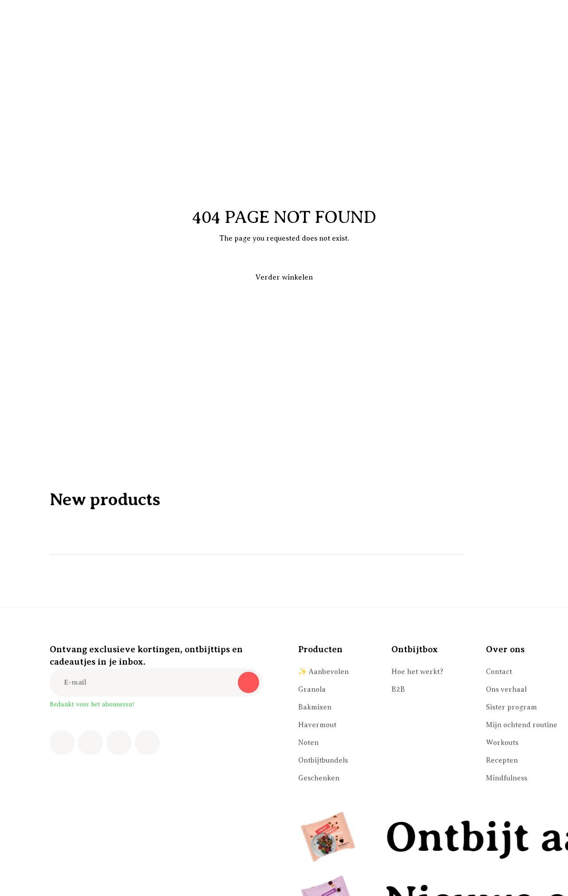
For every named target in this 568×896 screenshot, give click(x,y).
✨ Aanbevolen (323, 672)
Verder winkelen (284, 277)
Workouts (502, 743)
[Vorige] (482, 554)
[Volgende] (507, 554)
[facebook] (62, 742)
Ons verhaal (506, 689)
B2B (398, 689)
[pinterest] (118, 742)
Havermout (317, 725)
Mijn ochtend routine (521, 725)
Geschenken (318, 778)
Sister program (511, 707)
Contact (499, 672)
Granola (312, 689)
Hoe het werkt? (417, 672)
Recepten (502, 760)
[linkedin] (147, 742)
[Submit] (248, 682)
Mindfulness (506, 778)
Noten (308, 743)
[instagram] (90, 742)
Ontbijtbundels (323, 760)
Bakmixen (314, 707)
